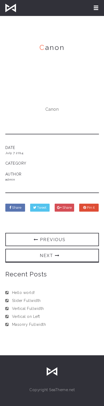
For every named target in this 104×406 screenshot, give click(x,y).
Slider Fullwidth (26, 300)
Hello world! (23, 292)
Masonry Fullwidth (29, 324)
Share (16, 208)
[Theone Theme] (10, 8)
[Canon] (52, 90)
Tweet (41, 208)
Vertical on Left (26, 316)
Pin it (90, 208)
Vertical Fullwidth (28, 308)
